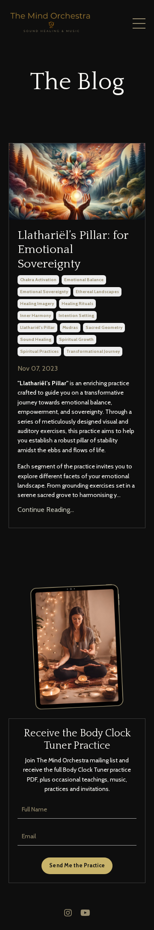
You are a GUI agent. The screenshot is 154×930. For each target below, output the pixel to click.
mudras (70, 327)
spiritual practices (39, 351)
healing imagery (37, 303)
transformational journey (93, 351)
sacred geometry (104, 327)
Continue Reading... (46, 510)
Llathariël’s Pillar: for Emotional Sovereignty (73, 249)
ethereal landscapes (97, 291)
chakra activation (38, 279)
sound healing (35, 339)
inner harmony (35, 315)
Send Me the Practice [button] (77, 865)
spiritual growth (76, 339)
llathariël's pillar (37, 327)
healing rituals (77, 303)
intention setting (76, 315)
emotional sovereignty (44, 291)
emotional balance (84, 279)
